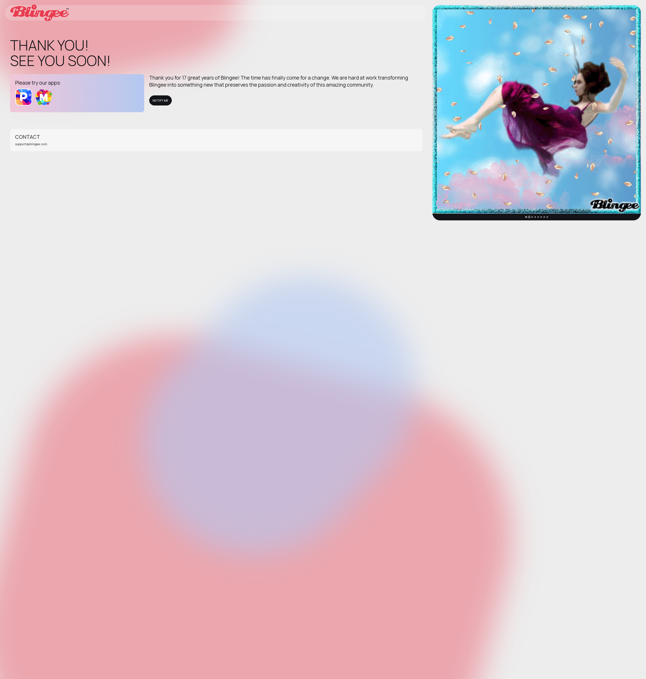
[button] (526, 217)
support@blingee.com (31, 144)
